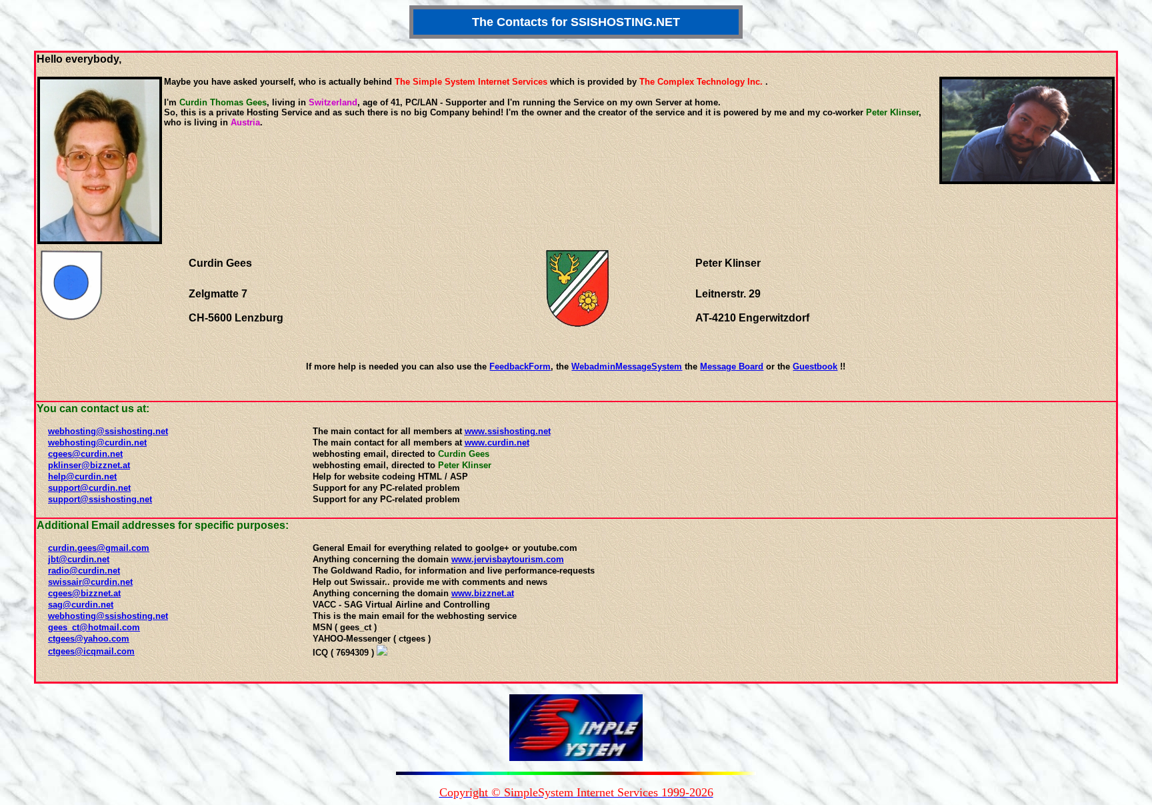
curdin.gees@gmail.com (98, 548)
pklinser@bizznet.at (89, 465)
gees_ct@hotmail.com (94, 627)
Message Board (731, 366)
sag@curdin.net (80, 605)
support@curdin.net (89, 488)
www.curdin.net (497, 443)
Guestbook (815, 366)
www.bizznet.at (482, 593)
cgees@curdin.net (85, 454)
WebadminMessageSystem (626, 366)
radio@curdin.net (84, 571)
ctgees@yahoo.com (88, 639)
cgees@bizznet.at (84, 593)
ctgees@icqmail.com (91, 651)
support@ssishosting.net (100, 499)
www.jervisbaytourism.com (507, 559)
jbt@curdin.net (78, 559)
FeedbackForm (520, 366)
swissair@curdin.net (90, 582)
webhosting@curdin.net (97, 443)
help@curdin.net (82, 477)
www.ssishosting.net (508, 431)
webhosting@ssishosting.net (108, 431)
